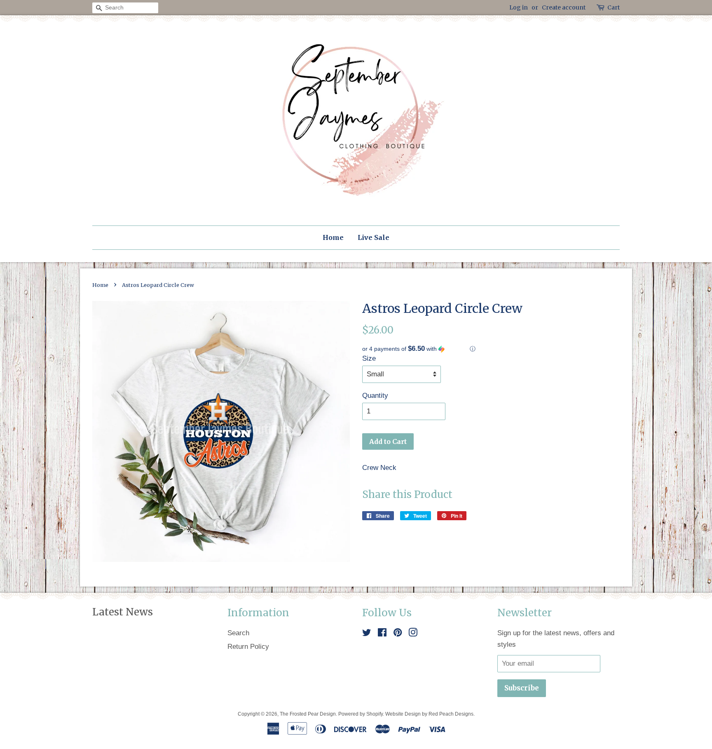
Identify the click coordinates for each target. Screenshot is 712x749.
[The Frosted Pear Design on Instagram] (412, 634)
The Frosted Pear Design (308, 714)
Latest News (122, 612)
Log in (518, 7)
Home (333, 237)
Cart (613, 7)
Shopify (374, 714)
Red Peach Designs (451, 714)
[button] (491, 349)
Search (238, 633)
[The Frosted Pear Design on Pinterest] (397, 634)
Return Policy (248, 646)
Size (369, 358)
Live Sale (373, 237)
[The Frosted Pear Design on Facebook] (382, 634)
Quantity (375, 395)
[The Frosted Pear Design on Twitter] (366, 634)
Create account (564, 7)
